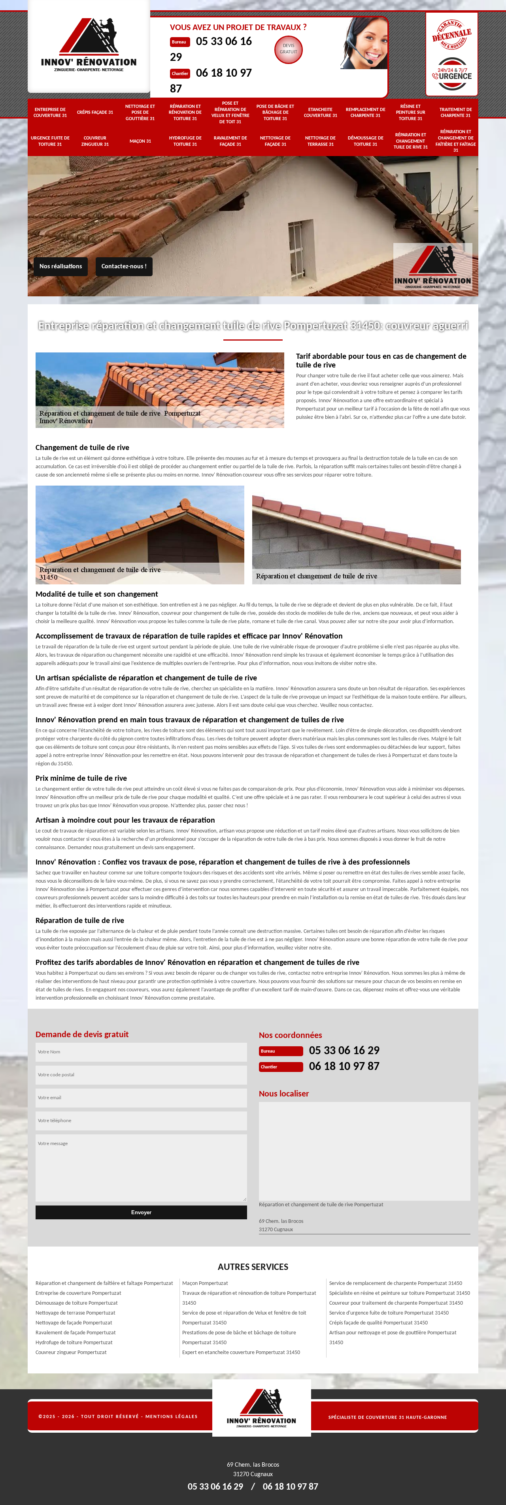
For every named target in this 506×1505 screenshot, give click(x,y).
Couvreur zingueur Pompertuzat (71, 1353)
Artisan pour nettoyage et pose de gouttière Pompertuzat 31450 (393, 1338)
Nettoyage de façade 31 (275, 141)
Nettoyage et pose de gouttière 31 (140, 112)
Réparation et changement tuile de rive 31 (411, 141)
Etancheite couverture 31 (320, 113)
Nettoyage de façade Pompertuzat (74, 1323)
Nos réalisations (61, 267)
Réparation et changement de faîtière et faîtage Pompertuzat (104, 1284)
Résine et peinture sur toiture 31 (410, 112)
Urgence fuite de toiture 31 (50, 141)
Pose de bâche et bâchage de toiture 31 (275, 112)
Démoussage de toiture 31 (365, 141)
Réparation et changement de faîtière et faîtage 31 (456, 141)
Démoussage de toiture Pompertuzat (77, 1303)
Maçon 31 (140, 141)
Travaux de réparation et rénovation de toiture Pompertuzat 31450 (249, 1298)
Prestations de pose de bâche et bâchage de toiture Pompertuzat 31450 (239, 1338)
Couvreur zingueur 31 (95, 141)
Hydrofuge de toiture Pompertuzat (74, 1343)
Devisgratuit (288, 49)
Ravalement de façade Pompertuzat (76, 1333)
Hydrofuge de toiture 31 (185, 141)
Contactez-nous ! (124, 267)
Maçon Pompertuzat (205, 1284)
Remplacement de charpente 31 (365, 113)
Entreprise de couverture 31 (50, 113)
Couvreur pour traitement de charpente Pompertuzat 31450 (396, 1303)
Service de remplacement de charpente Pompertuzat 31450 (395, 1284)
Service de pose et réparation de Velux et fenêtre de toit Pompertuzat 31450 (244, 1318)
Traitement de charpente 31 (456, 113)
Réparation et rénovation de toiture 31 (185, 112)
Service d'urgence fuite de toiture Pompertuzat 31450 (389, 1313)
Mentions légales (171, 1417)
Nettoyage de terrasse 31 (320, 141)
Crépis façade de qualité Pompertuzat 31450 (378, 1323)
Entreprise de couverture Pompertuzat (78, 1293)
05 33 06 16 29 (344, 1051)
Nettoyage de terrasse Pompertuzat (75, 1313)
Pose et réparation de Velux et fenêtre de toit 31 (230, 112)
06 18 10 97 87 (344, 1067)
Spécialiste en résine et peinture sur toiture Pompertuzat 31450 (399, 1293)
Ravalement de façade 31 (230, 141)
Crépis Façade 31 (95, 112)
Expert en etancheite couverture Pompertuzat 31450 (241, 1353)
